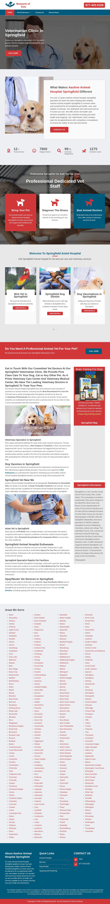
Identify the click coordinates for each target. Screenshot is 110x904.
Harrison (37, 732)
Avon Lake (13, 657)
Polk (61, 816)
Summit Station (91, 702)
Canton (12, 753)
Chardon (12, 762)
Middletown (64, 663)
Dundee (37, 615)
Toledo (87, 723)
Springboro (89, 675)
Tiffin (87, 720)
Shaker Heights (91, 642)
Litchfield (37, 810)
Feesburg (38, 654)
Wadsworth (89, 756)
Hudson (37, 762)
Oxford (62, 780)
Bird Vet (42, 862)
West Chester (90, 777)
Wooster (88, 819)
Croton (11, 810)
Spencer (88, 672)
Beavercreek (14, 675)
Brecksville (13, 714)
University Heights (92, 744)
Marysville (63, 630)
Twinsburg (89, 735)
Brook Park (13, 729)
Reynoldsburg (65, 828)
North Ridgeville (66, 756)
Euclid (36, 636)
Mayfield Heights (66, 642)
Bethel (11, 690)
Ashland (12, 633)
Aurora (11, 645)
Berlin (11, 687)
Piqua (62, 807)
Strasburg (89, 690)
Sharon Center (90, 648)
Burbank (12, 741)
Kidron (36, 780)
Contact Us (40, 12)
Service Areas (54, 12)
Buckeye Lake (14, 735)
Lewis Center (39, 804)
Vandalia (88, 753)
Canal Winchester (16, 750)
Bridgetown (13, 723)
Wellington (89, 771)
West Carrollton (91, 774)
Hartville (37, 735)
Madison (37, 834)
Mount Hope (64, 696)
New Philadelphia (66, 726)
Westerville (89, 783)
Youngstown (90, 828)
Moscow (63, 690)
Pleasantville (65, 813)
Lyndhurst (38, 828)
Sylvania (88, 705)
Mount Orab (64, 699)
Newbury (63, 735)
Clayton (12, 783)
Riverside (88, 615)
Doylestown (13, 834)
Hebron (37, 738)
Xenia (87, 825)
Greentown (38, 714)
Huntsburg (38, 765)
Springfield (89, 678)
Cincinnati (13, 777)
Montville (63, 684)
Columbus (13, 801)
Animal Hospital (45, 858)
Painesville (64, 783)
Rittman (63, 837)
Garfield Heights (40, 687)
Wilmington (89, 807)
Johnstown (38, 771)
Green (36, 711)
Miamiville (63, 654)
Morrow (62, 687)
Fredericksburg (40, 675)
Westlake (88, 789)
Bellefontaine (14, 681)
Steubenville (90, 684)
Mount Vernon (65, 705)
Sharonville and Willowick (95, 651)
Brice (11, 720)
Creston (12, 807)
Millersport (64, 672)
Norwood (63, 768)
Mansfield (63, 615)
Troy (87, 732)
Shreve (88, 654)
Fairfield (37, 642)
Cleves (11, 792)
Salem (87, 633)
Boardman (13, 705)
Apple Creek (13, 630)
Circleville (13, 780)
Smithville (89, 660)
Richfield (63, 831)
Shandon (88, 645)
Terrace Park (90, 711)
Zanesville (89, 831)
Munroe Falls (65, 711)
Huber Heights (39, 759)
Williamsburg (90, 801)
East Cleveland (40, 621)
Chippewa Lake (15, 774)
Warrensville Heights (93, 765)
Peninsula (63, 795)
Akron (11, 615)
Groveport (38, 723)
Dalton (11, 816)
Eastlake (37, 624)
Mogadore (63, 675)
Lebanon (37, 801)
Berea (11, 684)
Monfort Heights (66, 678)
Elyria (36, 627)
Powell (62, 822)
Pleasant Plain (65, 810)
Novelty (63, 771)
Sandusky (89, 636)
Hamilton (37, 729)
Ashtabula (13, 636)
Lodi (36, 819)
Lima (36, 807)
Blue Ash (12, 702)
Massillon (63, 636)
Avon (11, 654)
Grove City (38, 720)
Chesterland (13, 765)
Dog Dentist (43, 866)
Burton (11, 744)
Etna (36, 633)
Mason (62, 633)
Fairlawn (37, 645)
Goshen (37, 699)
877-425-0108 (94, 5)
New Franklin (65, 723)
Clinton (11, 795)
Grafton (37, 702)
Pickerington (64, 804)
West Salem (89, 780)
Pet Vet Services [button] (23, 12)
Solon (87, 663)
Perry (62, 798)
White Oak (89, 792)
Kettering (37, 777)
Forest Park (38, 666)
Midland (63, 666)
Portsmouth (64, 819)
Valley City (89, 750)
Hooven (37, 756)
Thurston (88, 717)
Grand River (39, 705)
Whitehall (88, 795)
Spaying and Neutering (48, 871)
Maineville (38, 837)
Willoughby (89, 804)
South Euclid (90, 666)
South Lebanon (91, 669)
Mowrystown (64, 708)
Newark (63, 732)
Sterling (88, 681)
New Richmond (66, 729)
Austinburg (13, 648)
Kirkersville (38, 786)
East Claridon (39, 618)
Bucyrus (12, 738)
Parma (62, 786)
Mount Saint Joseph (67, 702)
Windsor (88, 813)
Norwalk (63, 765)
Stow (87, 687)
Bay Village (13, 669)
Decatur (12, 822)
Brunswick (13, 732)
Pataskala (63, 792)
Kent (36, 774)
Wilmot (87, 810)
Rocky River (90, 621)
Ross (87, 627)
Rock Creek (89, 618)
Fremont (37, 678)
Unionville (89, 741)
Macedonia (38, 831)
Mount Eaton (64, 693)
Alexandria (13, 618)
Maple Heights (65, 618)
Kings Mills (38, 783)
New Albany (64, 720)
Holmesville (38, 750)
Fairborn (37, 639)
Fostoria (37, 669)
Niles (62, 741)
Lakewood (38, 795)
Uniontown (89, 738)
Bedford (12, 678)
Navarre (63, 714)
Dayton (11, 819)
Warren (88, 762)
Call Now (13, 53)
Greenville (38, 717)
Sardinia (88, 639)
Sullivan (88, 699)
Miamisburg (64, 648)
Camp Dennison (15, 747)
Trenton (88, 726)
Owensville (64, 777)
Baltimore (12, 660)
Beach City (13, 672)
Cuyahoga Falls (15, 813)
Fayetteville (38, 651)
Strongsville (89, 696)
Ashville (12, 639)
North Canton (65, 747)
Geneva (37, 693)
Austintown (13, 651)
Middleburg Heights (67, 660)
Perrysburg (64, 801)
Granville (37, 708)
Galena (37, 684)
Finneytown (38, 663)
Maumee (63, 639)
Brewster (12, 717)
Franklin (37, 672)
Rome (87, 624)
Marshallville (64, 627)
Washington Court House (94, 768)
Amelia (11, 624)
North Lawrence (66, 750)
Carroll (11, 756)
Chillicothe (13, 768)
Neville (62, 717)
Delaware (12, 828)
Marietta (63, 621)
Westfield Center (91, 786)
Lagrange (38, 789)
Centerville (13, 759)
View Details (20, 313)
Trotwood (88, 729)
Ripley (62, 834)
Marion (62, 624)
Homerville (38, 753)
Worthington (89, 822)
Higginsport (38, 741)
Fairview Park (39, 648)
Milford (62, 669)
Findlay (37, 660)
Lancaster (38, 798)
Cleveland (13, 786)
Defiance (12, 825)
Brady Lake (13, 711)
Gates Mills (38, 690)
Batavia (12, 663)
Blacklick (12, 696)
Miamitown (64, 651)
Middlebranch (65, 657)
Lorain (36, 822)
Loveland (37, 825)
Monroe (63, 681)
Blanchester (13, 699)
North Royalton (65, 759)
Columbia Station (15, 798)
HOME (11, 12)
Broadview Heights (16, 726)
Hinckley (37, 747)
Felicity (37, 657)
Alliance (12, 621)
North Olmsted (65, 753)
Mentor (62, 645)
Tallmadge (89, 708)
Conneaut (12, 804)
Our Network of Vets (67, 901)
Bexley (11, 693)
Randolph (63, 825)
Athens (11, 642)
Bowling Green (14, 708)
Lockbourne (38, 816)
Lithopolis (38, 813)
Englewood (38, 630)
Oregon (62, 774)
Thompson (89, 714)
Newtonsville (65, 738)
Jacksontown (39, 768)
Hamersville (39, 726)
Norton (62, 762)
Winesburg (89, 816)
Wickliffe (88, 798)
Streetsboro (89, 693)
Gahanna (37, 681)
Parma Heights (65, 789)
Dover (11, 831)
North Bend (64, 744)
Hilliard (37, 744)
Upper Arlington (91, 747)
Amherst (12, 627)
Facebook (79, 901)
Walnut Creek (90, 759)
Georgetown (39, 696)
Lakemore (38, 792)
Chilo (11, 771)
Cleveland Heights (16, 789)
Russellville (89, 630)
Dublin (11, 837)
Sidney (88, 657)
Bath (10, 666)
